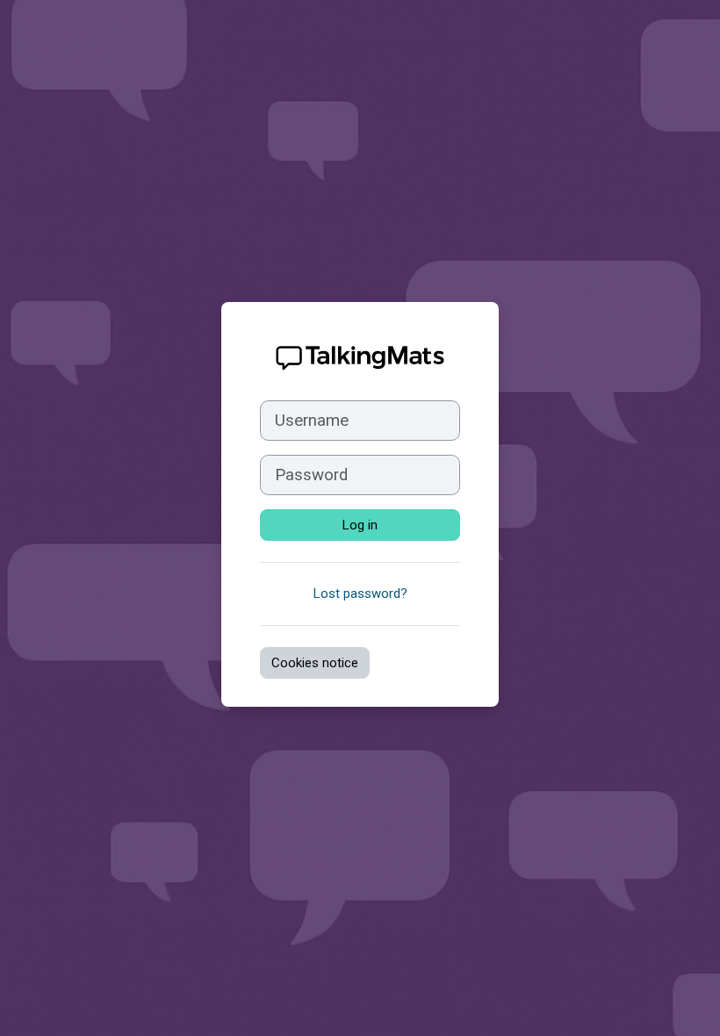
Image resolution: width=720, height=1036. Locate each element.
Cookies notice (314, 663)
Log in (360, 525)
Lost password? (360, 593)
